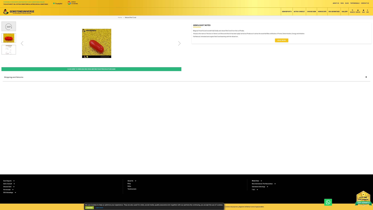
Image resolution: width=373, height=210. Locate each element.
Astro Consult (299, 11)
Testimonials (132, 189)
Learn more (99, 207)
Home (120, 17)
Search (352, 12)
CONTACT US (365, 3)
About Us (130, 181)
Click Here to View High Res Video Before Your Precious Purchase (91, 69)
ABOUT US (336, 3)
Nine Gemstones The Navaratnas (262, 184)
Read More (281, 40)
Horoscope (322, 11)
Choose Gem (311, 11)
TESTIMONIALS (354, 3)
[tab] (186, 77)
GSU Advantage (334, 11)
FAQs (129, 186)
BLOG (347, 3)
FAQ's (342, 3)
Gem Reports (287, 11)
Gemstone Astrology (258, 186)
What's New (255, 181)
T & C (253, 189)
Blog (129, 183)
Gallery (345, 11)
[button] (367, 12)
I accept (89, 208)
